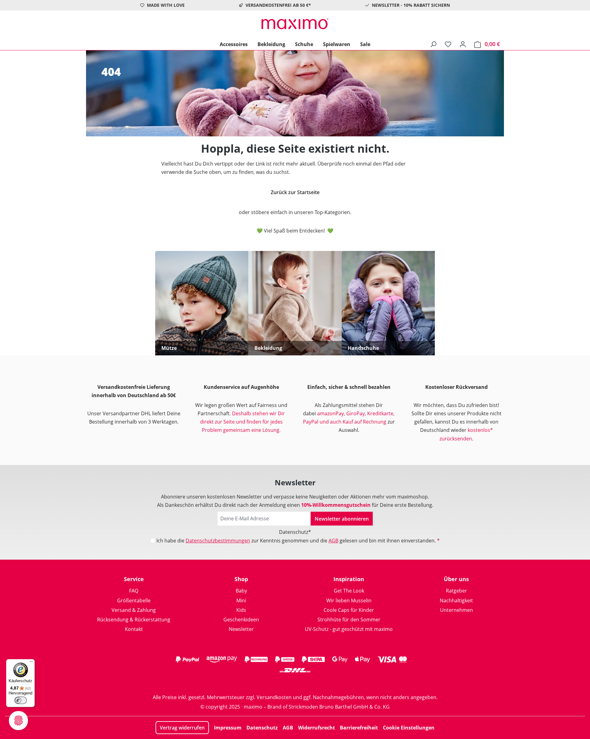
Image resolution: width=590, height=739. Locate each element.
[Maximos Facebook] (295, 682)
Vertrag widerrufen (182, 727)
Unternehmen (456, 610)
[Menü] (31, 663)
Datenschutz (262, 727)
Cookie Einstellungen (409, 727)
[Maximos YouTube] (319, 682)
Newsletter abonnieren (342, 518)
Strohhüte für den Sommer (348, 619)
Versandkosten (274, 697)
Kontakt (134, 629)
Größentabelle (134, 600)
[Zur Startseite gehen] (295, 23)
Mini (241, 600)
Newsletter (241, 629)
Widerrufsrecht (316, 727)
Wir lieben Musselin (349, 600)
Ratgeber (456, 590)
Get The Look (349, 590)
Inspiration (348, 579)
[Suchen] (433, 44)
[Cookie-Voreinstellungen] (18, 720)
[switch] (20, 700)
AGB (333, 540)
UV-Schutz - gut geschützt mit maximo (349, 629)
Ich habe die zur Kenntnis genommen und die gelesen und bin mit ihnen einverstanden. (298, 540)
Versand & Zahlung (134, 610)
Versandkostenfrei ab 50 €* (278, 5)
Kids (241, 610)
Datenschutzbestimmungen (218, 540)
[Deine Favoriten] (448, 44)
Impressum (228, 727)
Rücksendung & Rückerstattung (133, 619)
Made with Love (166, 5)
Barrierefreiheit (359, 727)
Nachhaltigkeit (456, 600)
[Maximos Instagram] (270, 682)
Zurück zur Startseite (295, 192)
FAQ (133, 590)
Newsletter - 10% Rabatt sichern (411, 5)
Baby (241, 590)
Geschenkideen (241, 619)
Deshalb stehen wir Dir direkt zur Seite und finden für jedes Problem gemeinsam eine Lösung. (242, 421)
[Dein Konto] (462, 44)
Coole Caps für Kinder (349, 610)
